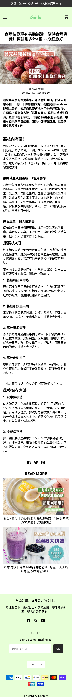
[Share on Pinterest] (43, 462)
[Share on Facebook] (29, 462)
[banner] (35, 17)
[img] (28, 620)
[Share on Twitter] (36, 462)
